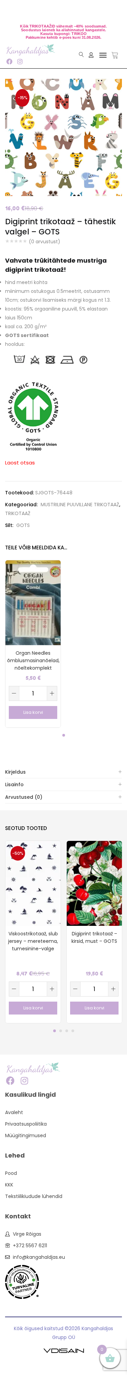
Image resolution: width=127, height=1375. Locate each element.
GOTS (23, 525)
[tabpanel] (33, 643)
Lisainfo (14, 784)
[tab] (63, 772)
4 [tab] (72, 1030)
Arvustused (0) (23, 797)
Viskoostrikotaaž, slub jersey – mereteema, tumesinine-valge (33, 941)
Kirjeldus (15, 772)
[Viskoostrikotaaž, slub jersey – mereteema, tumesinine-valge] (33, 882)
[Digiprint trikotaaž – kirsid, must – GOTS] (94, 882)
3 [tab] (66, 1030)
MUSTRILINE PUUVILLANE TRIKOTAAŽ (80, 504)
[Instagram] (20, 61)
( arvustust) (44, 241)
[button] (103, 55)
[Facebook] (9, 61)
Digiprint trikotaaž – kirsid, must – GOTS (94, 937)
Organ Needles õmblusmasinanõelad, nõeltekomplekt (33, 660)
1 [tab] (63, 735)
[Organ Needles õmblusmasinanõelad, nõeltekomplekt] (33, 602)
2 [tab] (60, 1030)
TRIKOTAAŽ (17, 513)
